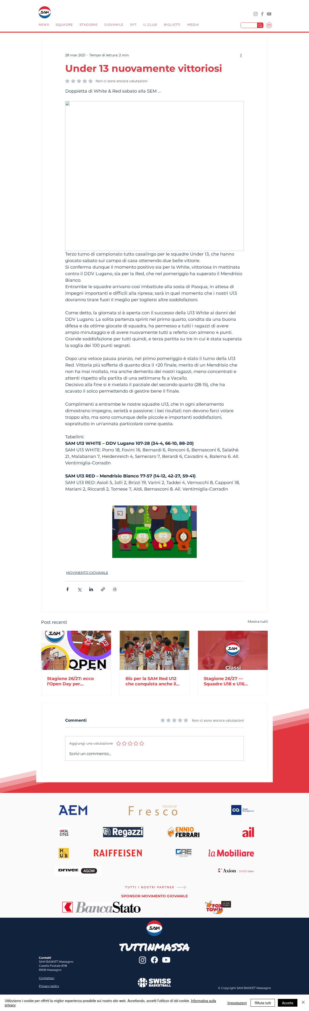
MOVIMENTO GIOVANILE (87, 573)
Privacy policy (49, 986)
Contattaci (46, 978)
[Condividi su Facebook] (67, 589)
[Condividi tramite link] (103, 589)
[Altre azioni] (241, 55)
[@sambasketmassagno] (255, 14)
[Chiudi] (303, 1002)
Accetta (287, 1002)
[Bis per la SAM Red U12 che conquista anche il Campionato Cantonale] (155, 650)
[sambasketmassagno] (262, 14)
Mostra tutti (258, 621)
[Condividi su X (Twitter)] (79, 589)
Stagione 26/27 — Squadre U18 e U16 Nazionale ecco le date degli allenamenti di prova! (229, 681)
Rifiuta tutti (263, 1002)
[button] (64, 25)
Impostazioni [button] (237, 1002)
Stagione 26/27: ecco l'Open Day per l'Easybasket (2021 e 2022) (70, 681)
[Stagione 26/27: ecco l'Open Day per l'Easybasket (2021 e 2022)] (76, 650)
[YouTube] (269, 14)
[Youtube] (166, 960)
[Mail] (269, 25)
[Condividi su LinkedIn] (91, 589)
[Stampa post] (114, 589)
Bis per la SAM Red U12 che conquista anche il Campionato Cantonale (151, 681)
